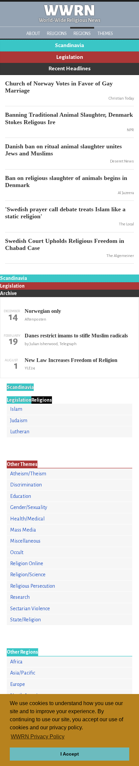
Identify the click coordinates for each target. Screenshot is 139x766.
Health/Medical (27, 518)
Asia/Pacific (22, 673)
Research (20, 597)
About (33, 33)
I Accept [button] (69, 754)
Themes (105, 33)
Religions (57, 33)
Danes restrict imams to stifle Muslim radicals (76, 335)
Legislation (69, 57)
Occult (16, 552)
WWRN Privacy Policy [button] (37, 736)
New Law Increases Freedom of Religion (71, 360)
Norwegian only (43, 311)
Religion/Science (28, 574)
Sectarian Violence (30, 608)
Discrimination (26, 484)
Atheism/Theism (28, 473)
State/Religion (25, 619)
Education (20, 496)
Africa (16, 661)
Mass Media (23, 530)
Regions (82, 33)
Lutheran (19, 431)
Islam (16, 409)
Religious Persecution (32, 586)
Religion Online (26, 563)
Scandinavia (69, 45)
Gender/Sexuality (28, 507)
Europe (17, 684)
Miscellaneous (25, 541)
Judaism (18, 420)
